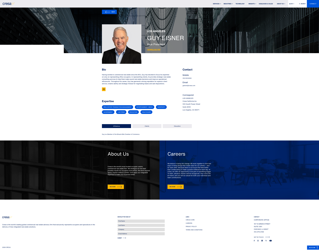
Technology (240, 4)
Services (216, 4)
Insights (252, 4)
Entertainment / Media (144, 107)
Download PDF (153, 49)
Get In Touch (259, 237)
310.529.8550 (187, 78)
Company (3, 228)
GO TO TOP (312, 247)
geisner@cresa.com (189, 86)
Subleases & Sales (266, 4)
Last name (3, 224)
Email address (4, 233)
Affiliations (116, 126)
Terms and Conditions (194, 230)
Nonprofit (161, 107)
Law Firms (121, 112)
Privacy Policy (191, 227)
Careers (189, 223)
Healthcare (146, 112)
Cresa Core (190, 220)
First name (3, 220)
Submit (120, 238)
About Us (280, 4)
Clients (147, 126)
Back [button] (113, 12)
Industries (227, 4)
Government (108, 112)
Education (133, 112)
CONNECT (313, 4)
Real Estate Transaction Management (118, 107)
